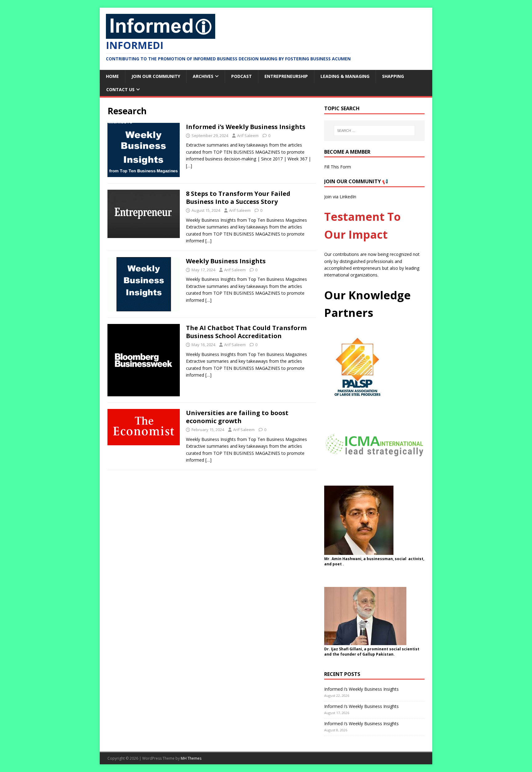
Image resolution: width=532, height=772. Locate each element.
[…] (189, 166)
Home (112, 76)
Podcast (241, 76)
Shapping (393, 76)
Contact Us (120, 89)
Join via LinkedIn (340, 197)
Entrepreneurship (286, 76)
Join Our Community (155, 76)
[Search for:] (374, 130)
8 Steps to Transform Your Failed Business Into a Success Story (238, 197)
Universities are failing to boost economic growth (237, 417)
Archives (203, 76)
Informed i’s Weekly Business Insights (245, 127)
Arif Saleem (248, 135)
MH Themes (191, 758)
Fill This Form (337, 167)
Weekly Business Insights (226, 261)
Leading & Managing (344, 76)
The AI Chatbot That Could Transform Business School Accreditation (246, 332)
